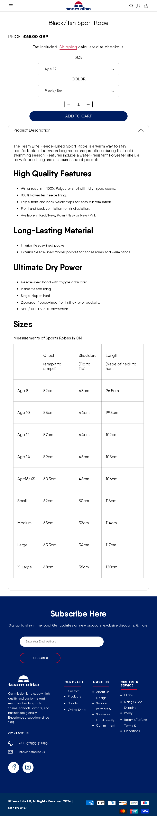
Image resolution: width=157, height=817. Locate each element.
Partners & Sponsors (103, 711)
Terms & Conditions (132, 728)
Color (79, 79)
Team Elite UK (21, 801)
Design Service (101, 700)
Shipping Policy (130, 710)
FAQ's (128, 695)
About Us (103, 692)
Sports (73, 703)
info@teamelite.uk (32, 752)
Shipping (68, 47)
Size (78, 57)
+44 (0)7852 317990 (33, 743)
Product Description (31, 130)
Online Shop (77, 710)
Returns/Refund (135, 720)
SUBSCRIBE (40, 658)
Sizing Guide (133, 702)
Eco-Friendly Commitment (105, 722)
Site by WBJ (17, 808)
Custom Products (74, 693)
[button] (10, 5)
